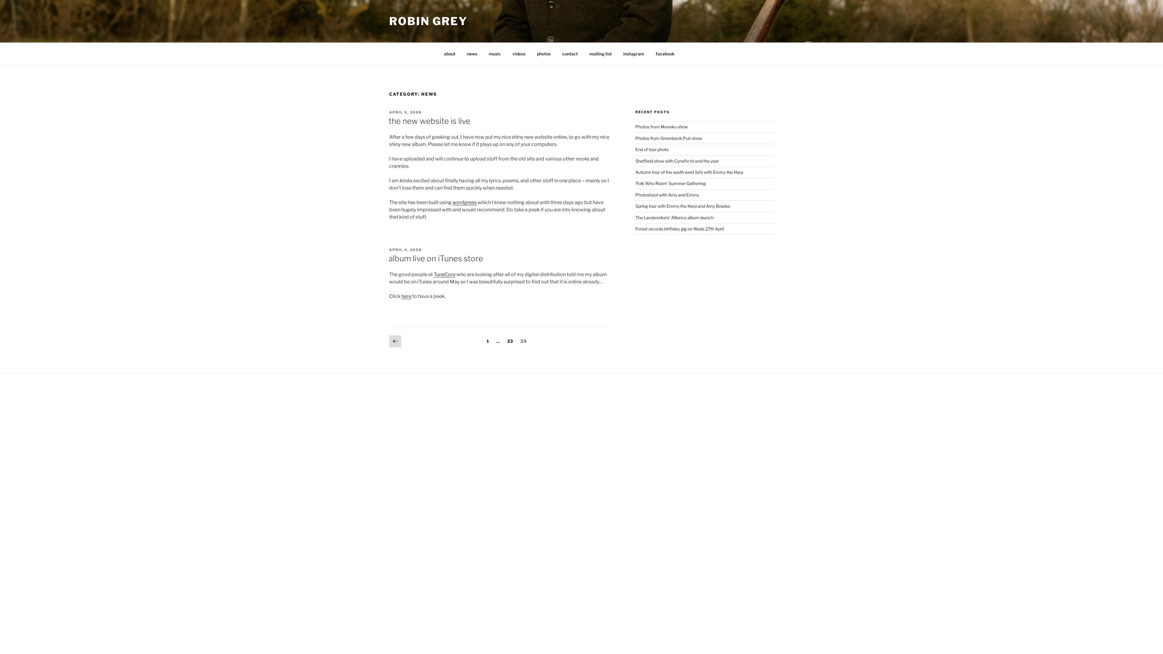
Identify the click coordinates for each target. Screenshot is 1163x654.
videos (518, 53)
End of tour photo (652, 149)
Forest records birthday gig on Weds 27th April (679, 228)
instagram (633, 53)
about (450, 53)
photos (544, 53)
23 (511, 341)
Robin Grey (428, 21)
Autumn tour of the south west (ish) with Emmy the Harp (689, 172)
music (495, 53)
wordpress (464, 202)
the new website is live (429, 121)
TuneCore (445, 274)
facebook (665, 53)
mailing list (600, 53)
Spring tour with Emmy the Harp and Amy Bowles (682, 206)
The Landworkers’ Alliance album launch (674, 217)
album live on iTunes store (436, 258)
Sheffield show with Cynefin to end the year (677, 161)
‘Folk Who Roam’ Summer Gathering (670, 183)
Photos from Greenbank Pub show (668, 138)
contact (570, 53)
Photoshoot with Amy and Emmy (667, 194)
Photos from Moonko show (661, 126)
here (406, 296)
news (472, 53)
